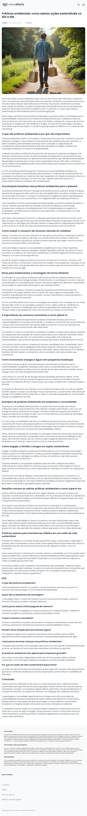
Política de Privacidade (11, 799)
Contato (5, 785)
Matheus (29, 23)
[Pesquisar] (78, 4)
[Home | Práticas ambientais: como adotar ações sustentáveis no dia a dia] (22, 4)
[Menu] (83, 4)
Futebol (5, 23)
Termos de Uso (8, 795)
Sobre (4, 790)
